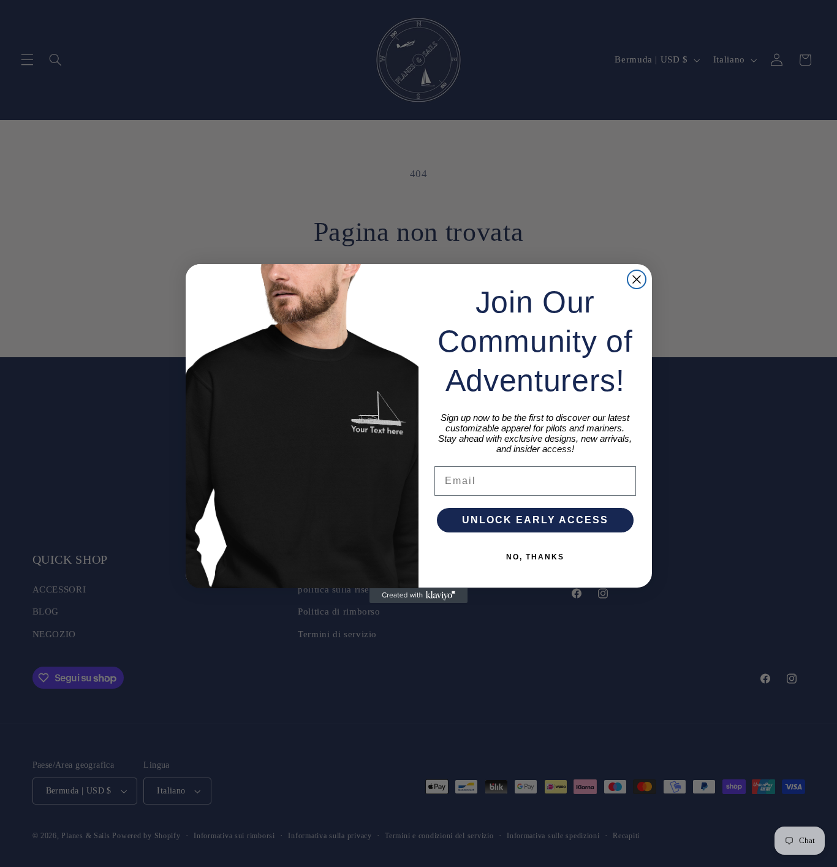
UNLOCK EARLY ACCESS (535, 520)
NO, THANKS (535, 557)
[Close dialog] (636, 279)
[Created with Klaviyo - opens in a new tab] (418, 595)
